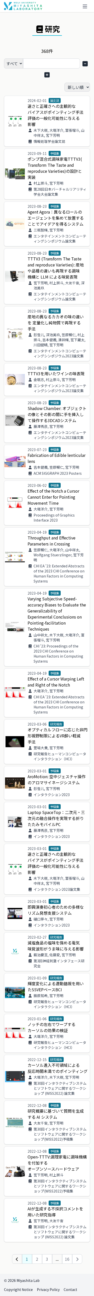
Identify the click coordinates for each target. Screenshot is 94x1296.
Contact (70, 1289)
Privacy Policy (48, 1289)
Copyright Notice (18, 1289)
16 (67, 1259)
